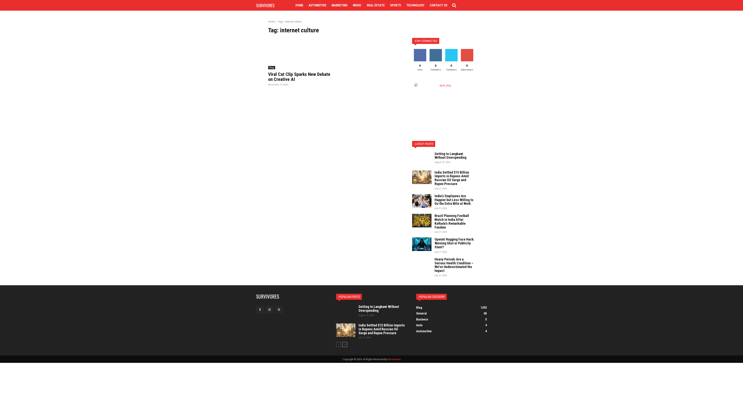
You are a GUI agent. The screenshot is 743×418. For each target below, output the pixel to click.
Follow (435, 50)
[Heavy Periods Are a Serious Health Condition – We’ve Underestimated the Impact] (421, 264)
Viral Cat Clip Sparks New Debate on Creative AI (299, 77)
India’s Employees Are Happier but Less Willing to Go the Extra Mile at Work (454, 200)
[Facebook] (260, 309)
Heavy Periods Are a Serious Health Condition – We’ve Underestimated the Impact (454, 265)
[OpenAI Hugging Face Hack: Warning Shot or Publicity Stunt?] (421, 244)
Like (420, 50)
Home (271, 21)
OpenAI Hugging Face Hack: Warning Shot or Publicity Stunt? (454, 243)
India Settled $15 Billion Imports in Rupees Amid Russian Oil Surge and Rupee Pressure (452, 178)
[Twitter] (279, 309)
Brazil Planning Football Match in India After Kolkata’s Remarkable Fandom (452, 221)
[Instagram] (269, 309)
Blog (271, 67)
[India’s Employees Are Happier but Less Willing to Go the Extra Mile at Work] (421, 201)
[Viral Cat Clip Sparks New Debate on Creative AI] (299, 53)
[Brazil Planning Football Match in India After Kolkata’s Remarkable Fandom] (421, 220)
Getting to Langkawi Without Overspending (450, 156)
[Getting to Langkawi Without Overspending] (421, 158)
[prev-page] (338, 344)
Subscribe (467, 50)
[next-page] (344, 344)
